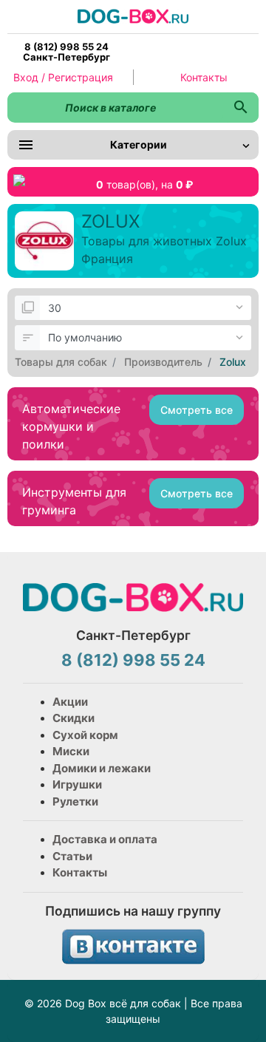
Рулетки (75, 801)
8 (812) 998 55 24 (133, 660)
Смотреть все (196, 409)
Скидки (73, 718)
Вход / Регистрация (63, 77)
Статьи (72, 856)
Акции (70, 702)
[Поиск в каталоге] (240, 107)
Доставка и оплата (104, 839)
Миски (70, 751)
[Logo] (133, 15)
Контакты (204, 77)
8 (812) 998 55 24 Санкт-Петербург (66, 51)
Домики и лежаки (101, 768)
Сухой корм (85, 735)
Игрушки (77, 784)
